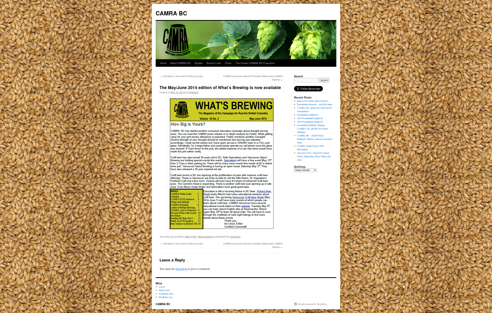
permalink (235, 236)
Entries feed (164, 290)
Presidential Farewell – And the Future (314, 104)
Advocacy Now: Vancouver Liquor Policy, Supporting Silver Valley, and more (314, 156)
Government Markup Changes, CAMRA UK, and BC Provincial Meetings (312, 129)
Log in (162, 286)
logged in (181, 269)
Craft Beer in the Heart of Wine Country (181, 76)
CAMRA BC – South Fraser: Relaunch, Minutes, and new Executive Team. (314, 139)
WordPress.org (165, 297)
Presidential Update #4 (307, 114)
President (194, 92)
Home (163, 63)
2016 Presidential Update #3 (310, 118)
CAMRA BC (171, 13)
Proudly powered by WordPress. (313, 303)
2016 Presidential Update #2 (310, 121)
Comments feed (166, 293)
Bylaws (199, 63)
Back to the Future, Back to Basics (312, 100)
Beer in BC (191, 236)
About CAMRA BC (180, 63)
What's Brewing (206, 236)
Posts (228, 63)
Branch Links (214, 63)
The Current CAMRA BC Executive (254, 63)
